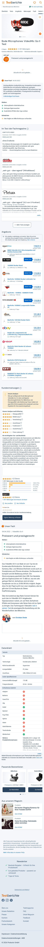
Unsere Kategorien (8, 924)
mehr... (39, 215)
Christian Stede (21, 618)
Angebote (18, 11)
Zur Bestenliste (15, 790)
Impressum (6, 934)
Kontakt (26, 921)
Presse (4, 915)
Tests (11, 11)
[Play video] (40, 33)
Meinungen (27, 11)
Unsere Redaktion (8, 911)
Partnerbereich (7, 921)
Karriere (4, 918)
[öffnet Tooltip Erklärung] (27, 129)
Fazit (34, 11)
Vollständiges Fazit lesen (11, 96)
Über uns (5, 908)
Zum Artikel (18, 814)
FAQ (24, 911)
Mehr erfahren (31, 240)
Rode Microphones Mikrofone (11, 6)
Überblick (5, 11)
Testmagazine (28, 908)
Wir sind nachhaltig (36, 6)
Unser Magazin (28, 915)
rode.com (39, 757)
